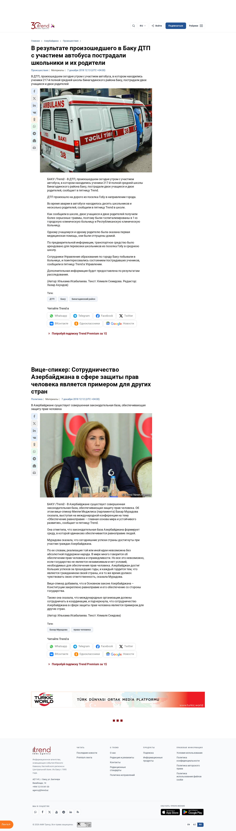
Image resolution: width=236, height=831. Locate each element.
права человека (82, 629)
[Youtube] (57, 812)
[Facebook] (42, 812)
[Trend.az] (43, 25)
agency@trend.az (40, 790)
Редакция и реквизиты (122, 757)
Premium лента (84, 757)
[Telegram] (64, 812)
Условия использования (189, 753)
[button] (34, 91)
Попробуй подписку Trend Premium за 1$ (79, 333)
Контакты (115, 762)
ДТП (52, 299)
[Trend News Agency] (42, 751)
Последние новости (87, 753)
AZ (194, 824)
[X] (49, 812)
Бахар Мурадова (58, 629)
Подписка (148, 753)
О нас (113, 753)
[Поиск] (133, 26)
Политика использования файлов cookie (189, 776)
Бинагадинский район (83, 299)
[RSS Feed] (78, 812)
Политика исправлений (122, 775)
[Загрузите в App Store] (170, 812)
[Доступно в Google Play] (193, 812)
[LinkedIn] (71, 812)
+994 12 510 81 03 (41, 786)
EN (188, 824)
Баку (63, 299)
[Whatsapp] (35, 812)
